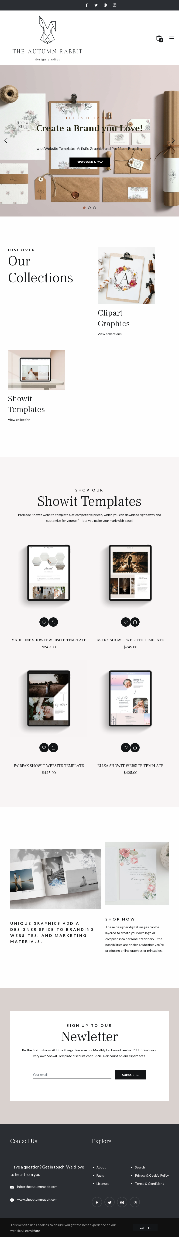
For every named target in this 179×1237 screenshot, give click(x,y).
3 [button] (94, 207)
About (101, 1167)
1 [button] (84, 207)
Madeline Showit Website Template (48, 640)
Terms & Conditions (149, 1183)
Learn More (32, 1231)
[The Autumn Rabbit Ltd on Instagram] (114, 5)
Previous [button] (6, 141)
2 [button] (89, 207)
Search (140, 1167)
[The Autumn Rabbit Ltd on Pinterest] (105, 5)
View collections (110, 334)
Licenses (102, 1183)
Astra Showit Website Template (130, 640)
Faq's (100, 1175)
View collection (19, 420)
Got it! (145, 1227)
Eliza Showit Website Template (130, 765)
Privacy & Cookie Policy (152, 1175)
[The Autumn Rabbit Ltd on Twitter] (96, 5)
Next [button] (173, 141)
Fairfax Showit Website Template (49, 765)
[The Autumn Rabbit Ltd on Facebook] (86, 5)
